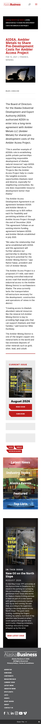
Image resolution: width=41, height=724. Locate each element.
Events (6, 698)
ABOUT (6, 705)
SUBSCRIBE (8, 673)
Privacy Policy (12, 663)
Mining (10, 60)
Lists (6, 695)
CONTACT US (8, 708)
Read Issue (20, 407)
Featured (21, 493)
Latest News (20, 462)
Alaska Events (20, 483)
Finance (24, 57)
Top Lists (20, 504)
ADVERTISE (8, 670)
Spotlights (8, 692)
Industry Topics (18, 472)
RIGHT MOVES (9, 701)
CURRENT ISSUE (9, 682)
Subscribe (20, 414)
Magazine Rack (10, 679)
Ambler (19, 447)
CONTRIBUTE (8, 676)
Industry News (10, 689)
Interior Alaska (15, 451)
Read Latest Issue (15, 635)
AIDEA (11, 447)
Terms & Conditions (26, 663)
